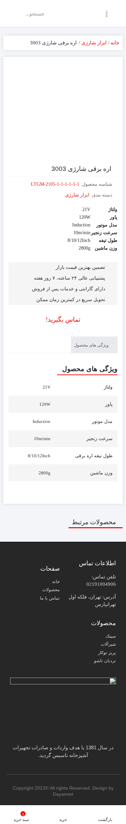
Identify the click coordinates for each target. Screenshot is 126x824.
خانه (115, 42)
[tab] (94, 344)
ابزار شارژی (94, 42)
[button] (71, 13)
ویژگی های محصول (92, 345)
